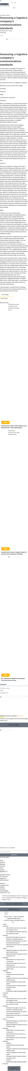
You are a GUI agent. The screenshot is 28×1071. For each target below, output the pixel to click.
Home (4, 924)
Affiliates (5, 970)
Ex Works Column (5, 688)
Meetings (5, 957)
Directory (5, 993)
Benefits (5, 935)
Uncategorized (4, 693)
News (1, 690)
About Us (5, 926)
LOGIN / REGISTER (4, 5)
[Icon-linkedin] (10, 913)
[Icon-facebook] (2, 913)
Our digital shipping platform (16, 991)
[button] (0, 36)
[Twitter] (6, 913)
